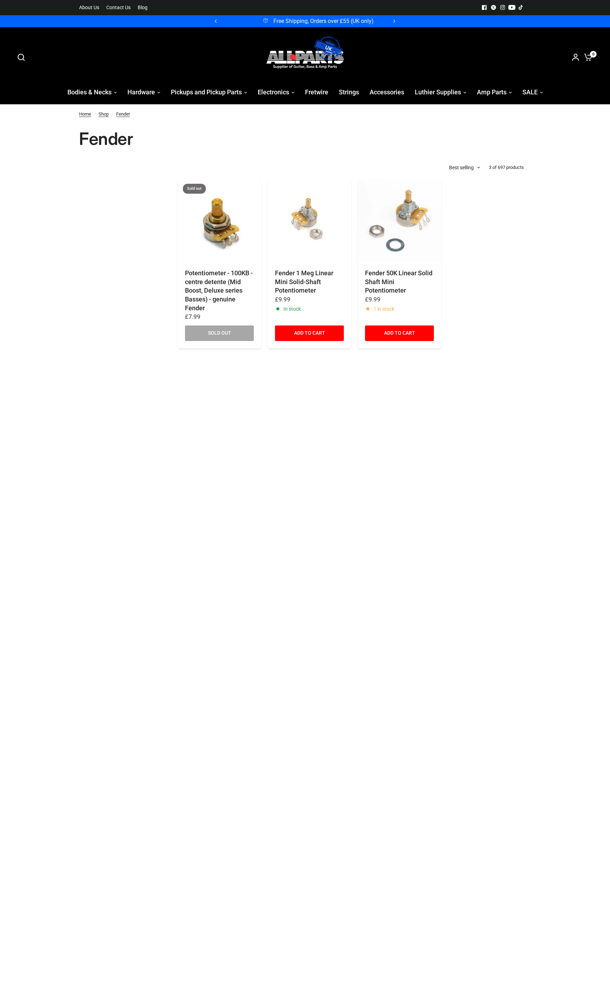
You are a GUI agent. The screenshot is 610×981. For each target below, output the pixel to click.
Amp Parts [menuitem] (492, 92)
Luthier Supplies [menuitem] (438, 92)
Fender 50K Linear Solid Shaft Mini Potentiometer (398, 282)
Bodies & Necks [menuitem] (89, 92)
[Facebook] (484, 7)
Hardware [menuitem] (141, 92)
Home (85, 114)
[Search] (23, 57)
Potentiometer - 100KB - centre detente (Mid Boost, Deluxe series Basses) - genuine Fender (219, 291)
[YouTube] (511, 7)
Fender (123, 114)
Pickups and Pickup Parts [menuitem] (206, 92)
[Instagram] (502, 7)
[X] (493, 7)
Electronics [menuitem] (273, 92)
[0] (586, 57)
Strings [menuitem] (349, 92)
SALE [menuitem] (530, 92)
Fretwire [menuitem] (316, 92)
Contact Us (118, 8)
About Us (89, 8)
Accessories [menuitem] (387, 92)
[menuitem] (91, 7)
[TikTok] (521, 7)
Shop (103, 114)
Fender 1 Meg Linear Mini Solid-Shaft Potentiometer (304, 282)
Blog (143, 8)
